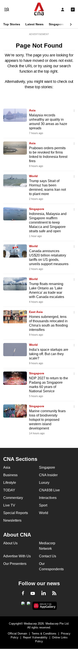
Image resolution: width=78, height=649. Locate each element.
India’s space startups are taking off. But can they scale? (48, 354)
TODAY (9, 490)
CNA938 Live (49, 490)
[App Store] (28, 605)
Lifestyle (9, 482)
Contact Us (47, 556)
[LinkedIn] (43, 594)
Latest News (34, 24)
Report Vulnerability (35, 637)
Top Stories (11, 24)
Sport (43, 505)
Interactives (48, 498)
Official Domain (17, 633)
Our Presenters (14, 564)
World (33, 176)
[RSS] (54, 594)
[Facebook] (23, 594)
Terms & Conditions (44, 633)
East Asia (36, 312)
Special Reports (15, 513)
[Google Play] (23, 605)
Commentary (13, 498)
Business (10, 475)
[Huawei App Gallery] (44, 606)
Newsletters (12, 520)
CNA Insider (48, 475)
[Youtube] (33, 593)
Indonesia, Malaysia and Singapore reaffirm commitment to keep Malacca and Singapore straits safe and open (48, 222)
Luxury (44, 482)
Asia (32, 110)
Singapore (56, 24)
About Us (10, 543)
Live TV (9, 505)
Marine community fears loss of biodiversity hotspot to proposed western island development (47, 419)
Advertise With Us (17, 556)
